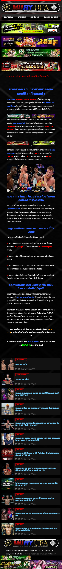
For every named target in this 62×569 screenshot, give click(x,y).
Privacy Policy (25, 550)
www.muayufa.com (48, 553)
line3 (41, 345)
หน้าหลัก (8, 17)
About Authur (12, 550)
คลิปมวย (34, 17)
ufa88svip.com (28, 329)
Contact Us (38, 550)
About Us (49, 550)
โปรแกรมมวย (51, 17)
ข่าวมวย (21, 17)
